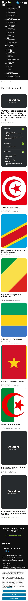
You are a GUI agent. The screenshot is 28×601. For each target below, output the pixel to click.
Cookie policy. (9, 587)
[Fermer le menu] (3, 5)
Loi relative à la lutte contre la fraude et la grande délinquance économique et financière (14, 513)
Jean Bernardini (4, 211)
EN (22, 2)
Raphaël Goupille (4, 472)
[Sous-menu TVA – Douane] (13, 26)
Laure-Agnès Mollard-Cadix (14, 211)
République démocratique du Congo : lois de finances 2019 (13, 251)
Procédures (3, 471)
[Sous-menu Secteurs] (11, 63)
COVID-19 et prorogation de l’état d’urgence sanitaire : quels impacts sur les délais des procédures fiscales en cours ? (13, 115)
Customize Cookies (14, 591)
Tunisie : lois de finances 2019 (11, 208)
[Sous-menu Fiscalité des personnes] (19, 19)
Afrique (2, 210)
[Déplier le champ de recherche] (17, 2)
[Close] (25, 571)
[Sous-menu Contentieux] (12, 45)
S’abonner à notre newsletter (14, 535)
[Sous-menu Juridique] (11, 51)
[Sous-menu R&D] (8, 38)
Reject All (14, 594)
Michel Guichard (12, 472)
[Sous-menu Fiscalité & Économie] (17, 73)
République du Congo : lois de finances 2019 (11, 295)
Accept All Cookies (14, 598)
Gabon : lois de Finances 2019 (11, 339)
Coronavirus (3, 122)
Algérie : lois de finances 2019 (11, 424)
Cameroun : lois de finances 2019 (12, 382)
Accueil (2, 81)
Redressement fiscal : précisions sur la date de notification (13, 468)
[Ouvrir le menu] (25, 3)
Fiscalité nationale (5, 517)
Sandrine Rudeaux (5, 124)
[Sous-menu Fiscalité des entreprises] (19, 7)
